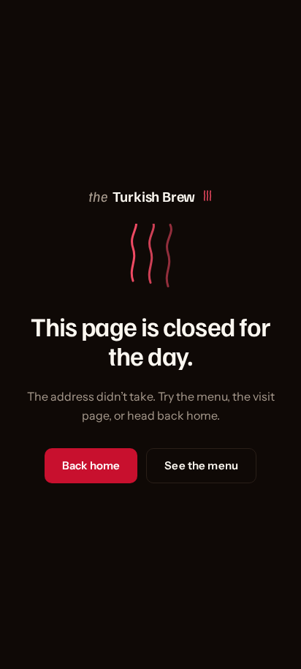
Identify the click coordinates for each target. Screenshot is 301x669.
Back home (91, 465)
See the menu (201, 465)
